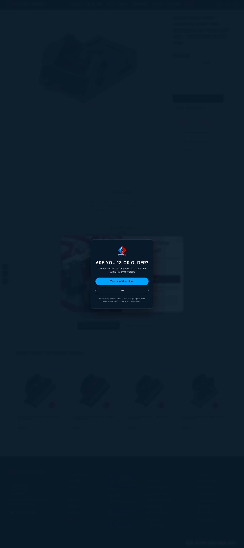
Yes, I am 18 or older (122, 281)
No (122, 290)
